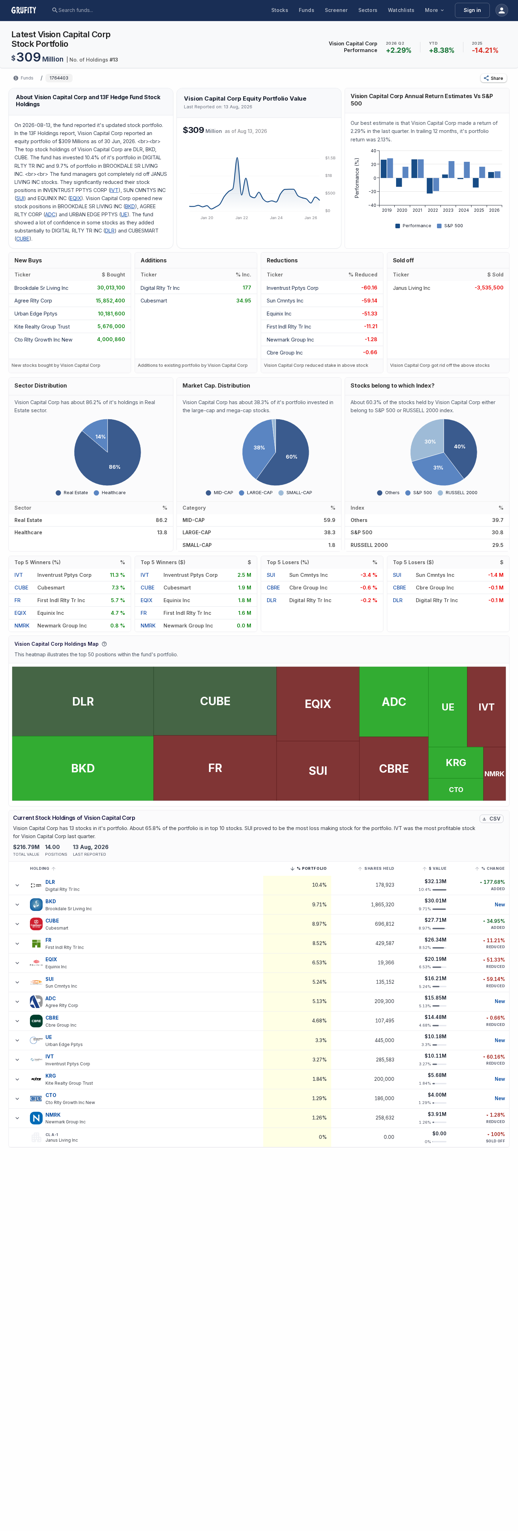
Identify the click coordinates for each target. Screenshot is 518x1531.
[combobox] (112, 10)
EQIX (75, 198)
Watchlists (401, 10)
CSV (494, 819)
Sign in (472, 10)
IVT (114, 190)
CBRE (273, 588)
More (431, 10)
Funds (306, 10)
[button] (494, 78)
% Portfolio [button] (312, 869)
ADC (50, 214)
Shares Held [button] (379, 868)
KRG (50, 1076)
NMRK (22, 626)
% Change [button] (493, 868)
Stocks (279, 10)
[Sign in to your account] (502, 10)
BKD (130, 206)
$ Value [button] (437, 868)
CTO (50, 1095)
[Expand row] (17, 885)
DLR (110, 231)
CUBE (22, 239)
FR (17, 600)
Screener (336, 10)
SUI (20, 198)
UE (124, 214)
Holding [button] (39, 868)
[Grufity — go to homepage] (29, 10)
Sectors (367, 10)
